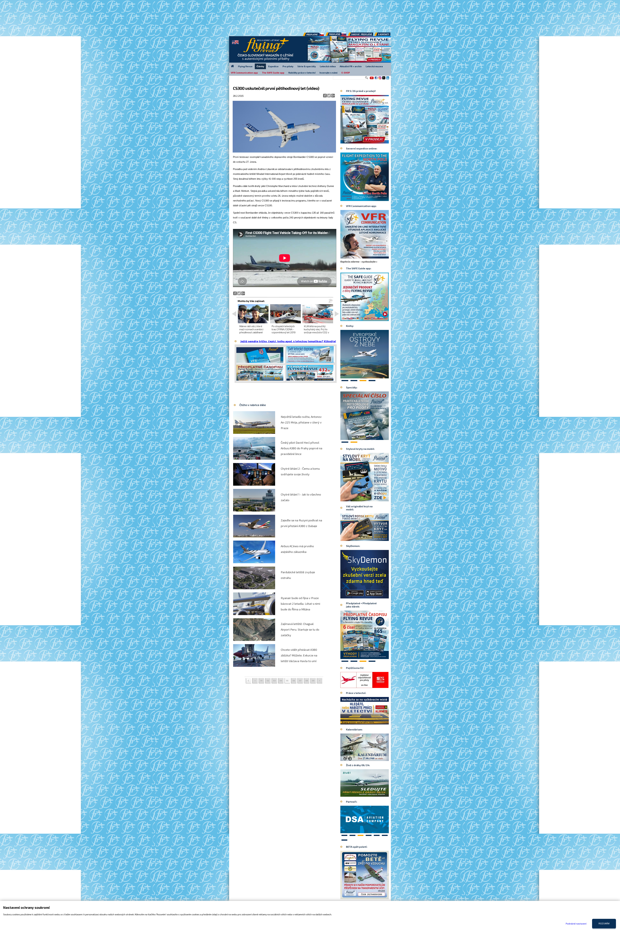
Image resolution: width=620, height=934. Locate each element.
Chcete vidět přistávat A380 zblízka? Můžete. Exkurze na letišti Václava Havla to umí (299, 655)
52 (268, 680)
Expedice (273, 66)
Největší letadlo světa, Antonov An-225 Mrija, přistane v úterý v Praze (301, 422)
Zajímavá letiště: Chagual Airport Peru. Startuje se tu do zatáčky (300, 629)
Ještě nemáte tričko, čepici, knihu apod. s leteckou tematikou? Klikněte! (288, 341)
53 (274, 680)
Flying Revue (245, 66)
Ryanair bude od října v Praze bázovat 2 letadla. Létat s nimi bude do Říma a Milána (300, 603)
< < (248, 680)
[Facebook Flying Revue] (376, 79)
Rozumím (604, 923)
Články (260, 66)
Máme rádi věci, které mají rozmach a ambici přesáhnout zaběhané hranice (251, 331)
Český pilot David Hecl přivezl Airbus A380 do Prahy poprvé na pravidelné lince (301, 448)
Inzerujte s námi (328, 72)
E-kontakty (385, 35)
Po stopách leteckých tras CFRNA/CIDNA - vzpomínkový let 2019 (283, 329)
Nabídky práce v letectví (301, 72)
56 (294, 680)
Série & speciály (306, 66)
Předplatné (336, 35)
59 (313, 680)
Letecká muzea (374, 66)
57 (300, 680)
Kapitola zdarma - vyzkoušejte (358, 261)
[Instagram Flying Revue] (380, 79)
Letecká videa (328, 66)
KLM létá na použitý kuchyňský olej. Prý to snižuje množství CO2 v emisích (316, 331)
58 (306, 680)
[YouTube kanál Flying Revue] (371, 79)
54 (281, 680)
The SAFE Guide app (273, 72)
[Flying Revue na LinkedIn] (388, 79)
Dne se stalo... (371, 758)
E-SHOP (345, 72)
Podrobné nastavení (576, 923)
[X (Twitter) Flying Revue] (384, 79)
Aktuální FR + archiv (351, 66)
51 (261, 680)
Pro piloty (288, 66)
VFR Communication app (244, 72)
